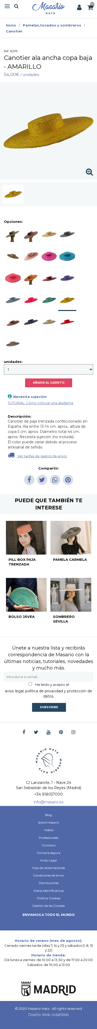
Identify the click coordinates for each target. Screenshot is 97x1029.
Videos (48, 830)
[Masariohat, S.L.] (48, 8)
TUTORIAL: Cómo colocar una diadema (40, 403)
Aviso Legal (48, 860)
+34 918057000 (48, 794)
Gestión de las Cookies (48, 906)
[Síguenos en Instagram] (73, 732)
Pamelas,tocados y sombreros (52, 25)
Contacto (49, 845)
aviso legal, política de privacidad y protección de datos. (48, 694)
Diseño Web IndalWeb (48, 1014)
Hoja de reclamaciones (48, 868)
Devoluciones (48, 883)
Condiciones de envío (48, 875)
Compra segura (48, 853)
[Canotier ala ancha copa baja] (13, 194)
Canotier (14, 31)
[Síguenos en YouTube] (48, 732)
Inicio (11, 25)
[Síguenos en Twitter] (36, 732)
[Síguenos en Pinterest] (60, 732)
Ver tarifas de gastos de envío (42, 456)
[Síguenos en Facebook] (23, 732)
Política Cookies (48, 898)
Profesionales (48, 838)
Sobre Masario (48, 822)
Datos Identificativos (49, 891)
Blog (48, 815)
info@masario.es (48, 802)
